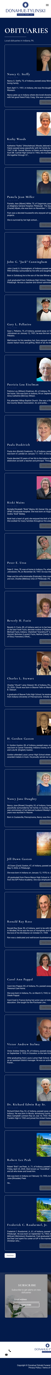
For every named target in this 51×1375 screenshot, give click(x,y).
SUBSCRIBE (26, 1305)
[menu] (47, 5)
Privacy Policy (35, 1367)
